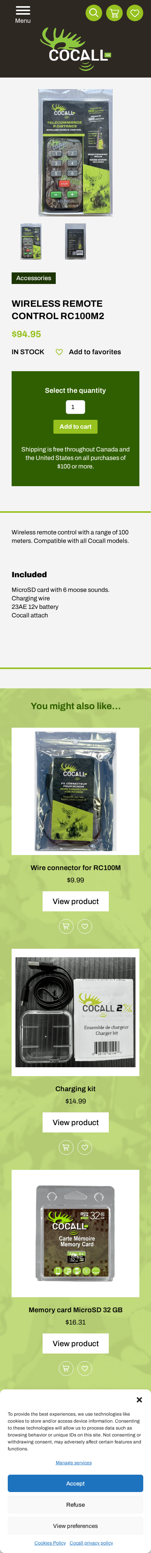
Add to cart (75, 426)
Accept (75, 1483)
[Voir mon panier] (114, 13)
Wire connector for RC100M (76, 868)
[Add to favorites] (84, 926)
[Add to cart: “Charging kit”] (66, 1147)
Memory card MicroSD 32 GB (76, 1310)
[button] (139, 1399)
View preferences (75, 1526)
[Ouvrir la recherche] (94, 13)
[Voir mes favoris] (135, 13)
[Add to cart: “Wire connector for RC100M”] (66, 926)
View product (76, 901)
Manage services (74, 1462)
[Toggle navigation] (22, 15)
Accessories (33, 278)
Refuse (75, 1505)
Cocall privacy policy (91, 1543)
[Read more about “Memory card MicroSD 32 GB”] (66, 1368)
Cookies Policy (50, 1543)
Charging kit (75, 1089)
